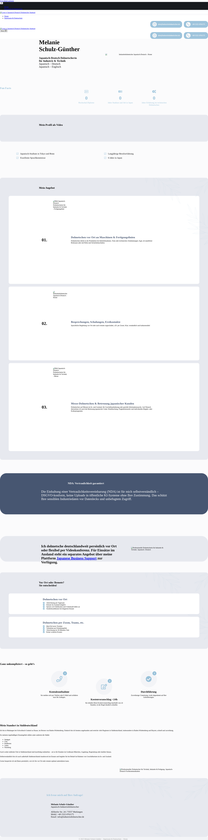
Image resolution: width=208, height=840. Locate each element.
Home (6, 16)
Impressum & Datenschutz (13, 18)
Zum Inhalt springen (7, 1)
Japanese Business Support (77, 558)
